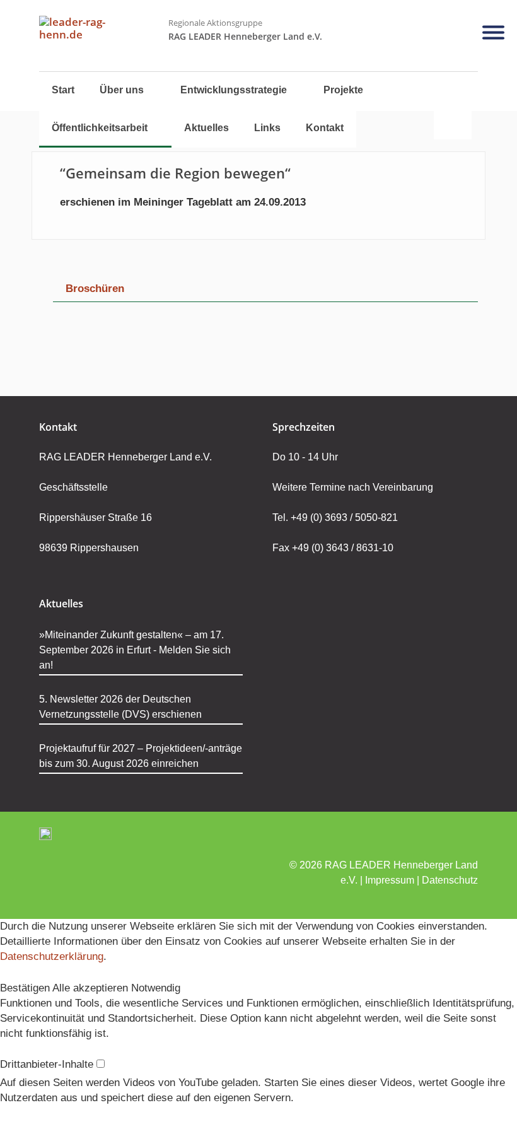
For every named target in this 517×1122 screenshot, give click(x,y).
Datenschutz (450, 880)
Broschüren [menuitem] (95, 289)
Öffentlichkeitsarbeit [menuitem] (100, 127)
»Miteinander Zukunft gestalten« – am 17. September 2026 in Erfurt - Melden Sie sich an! (135, 649)
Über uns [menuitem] (122, 90)
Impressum (389, 880)
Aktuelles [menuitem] (206, 127)
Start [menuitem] (63, 90)
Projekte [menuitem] (343, 90)
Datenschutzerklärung (51, 956)
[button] (26, 988)
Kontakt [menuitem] (325, 127)
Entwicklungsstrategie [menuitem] (233, 90)
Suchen (453, 107)
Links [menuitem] (267, 127)
